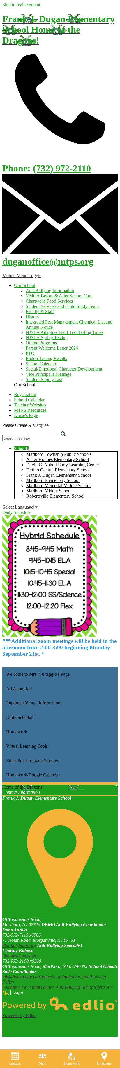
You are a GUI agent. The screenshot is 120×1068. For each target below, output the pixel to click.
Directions (104, 1063)
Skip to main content (21, 4)
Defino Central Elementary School (58, 469)
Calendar (15, 1063)
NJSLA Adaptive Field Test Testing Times (64, 332)
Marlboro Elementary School (53, 480)
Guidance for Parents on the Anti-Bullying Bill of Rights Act (57, 987)
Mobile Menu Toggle (21, 275)
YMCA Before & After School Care (59, 295)
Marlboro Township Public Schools (58, 454)
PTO (30, 353)
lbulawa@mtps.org (20, 955)
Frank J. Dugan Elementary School (58, 475)
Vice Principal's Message (48, 374)
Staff (42, 1063)
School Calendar (41, 363)
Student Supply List (44, 379)
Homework (72, 1063)
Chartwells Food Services (49, 301)
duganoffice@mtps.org (47, 261)
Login (12, 992)
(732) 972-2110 (62, 168)
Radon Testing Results (46, 358)
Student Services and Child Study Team (62, 306)
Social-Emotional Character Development (64, 368)
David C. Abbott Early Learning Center (62, 464)
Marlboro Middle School (49, 490)
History (32, 316)
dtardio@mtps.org (19, 945)
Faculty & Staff (40, 311)
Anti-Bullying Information (50, 290)
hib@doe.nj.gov (17, 976)
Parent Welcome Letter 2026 (52, 348)
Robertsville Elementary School (55, 496)
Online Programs (41, 342)
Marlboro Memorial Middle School (58, 485)
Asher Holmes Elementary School (57, 459)
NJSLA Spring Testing (47, 337)
